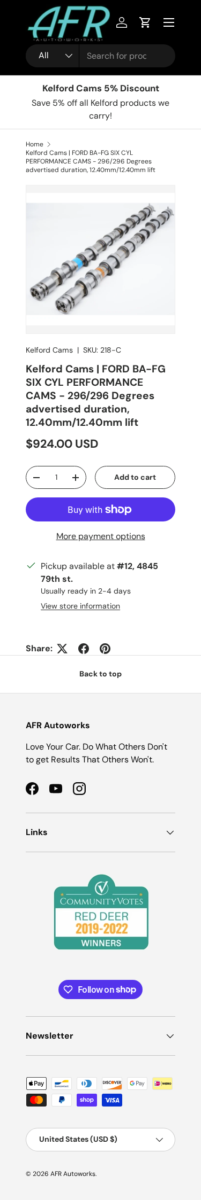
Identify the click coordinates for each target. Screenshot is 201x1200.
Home (34, 144)
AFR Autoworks (72, 1174)
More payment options (100, 536)
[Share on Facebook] (83, 648)
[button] (145, 22)
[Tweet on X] (62, 648)
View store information (80, 606)
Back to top (100, 674)
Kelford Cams (49, 350)
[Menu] (169, 22)
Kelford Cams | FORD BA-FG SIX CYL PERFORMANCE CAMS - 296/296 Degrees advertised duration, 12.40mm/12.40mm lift (90, 161)
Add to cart (135, 477)
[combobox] (100, 55)
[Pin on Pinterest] (105, 648)
